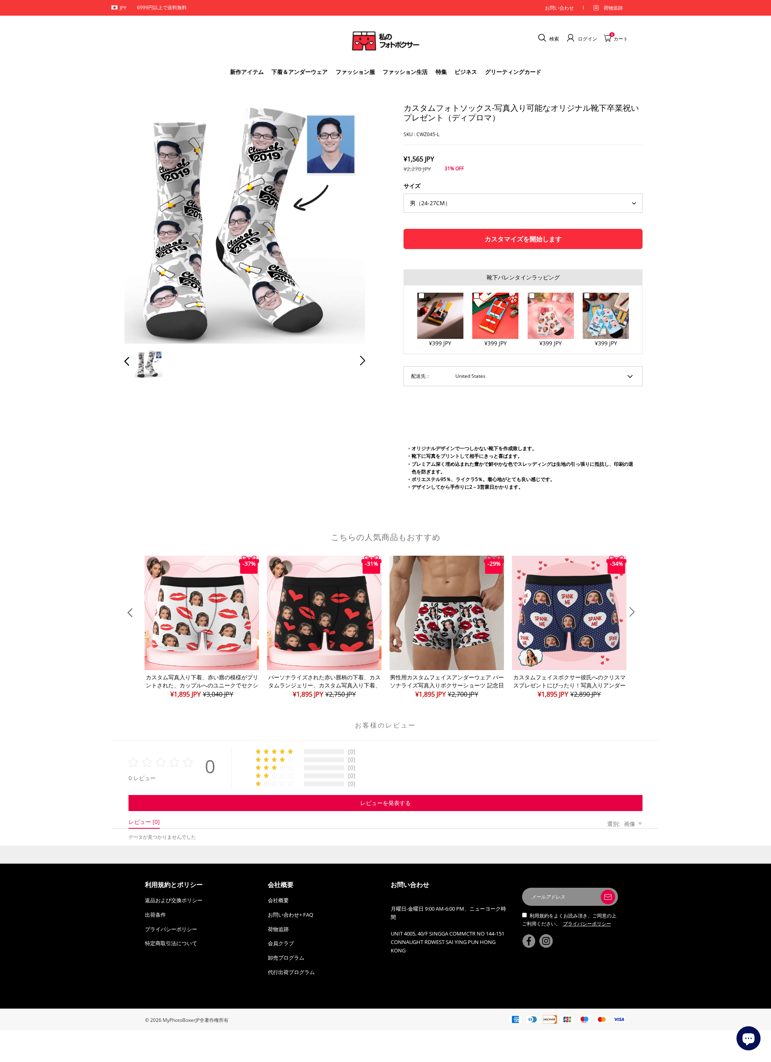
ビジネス (466, 71)
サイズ (412, 186)
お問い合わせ (559, 7)
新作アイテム (247, 71)
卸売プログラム (286, 957)
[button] (143, 221)
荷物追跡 (613, 7)
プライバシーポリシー (171, 929)
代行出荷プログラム (291, 972)
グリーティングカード (513, 71)
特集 (441, 71)
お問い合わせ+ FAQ (290, 914)
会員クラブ (281, 943)
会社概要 (278, 900)
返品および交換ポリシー (173, 900)
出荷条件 (155, 914)
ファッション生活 (405, 71)
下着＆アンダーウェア (299, 71)
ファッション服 (355, 71)
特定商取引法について (171, 943)
